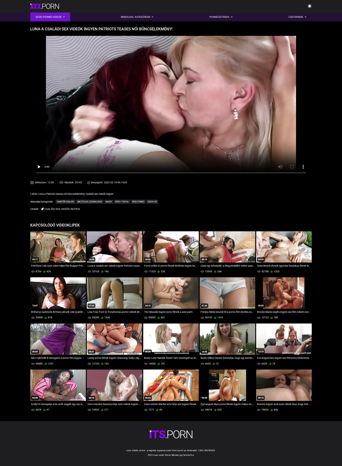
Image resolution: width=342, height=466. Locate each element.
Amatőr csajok (65, 201)
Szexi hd (152, 201)
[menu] (309, 6)
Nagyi (109, 201)
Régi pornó (138, 201)
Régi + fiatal (122, 201)
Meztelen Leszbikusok (89, 201)
